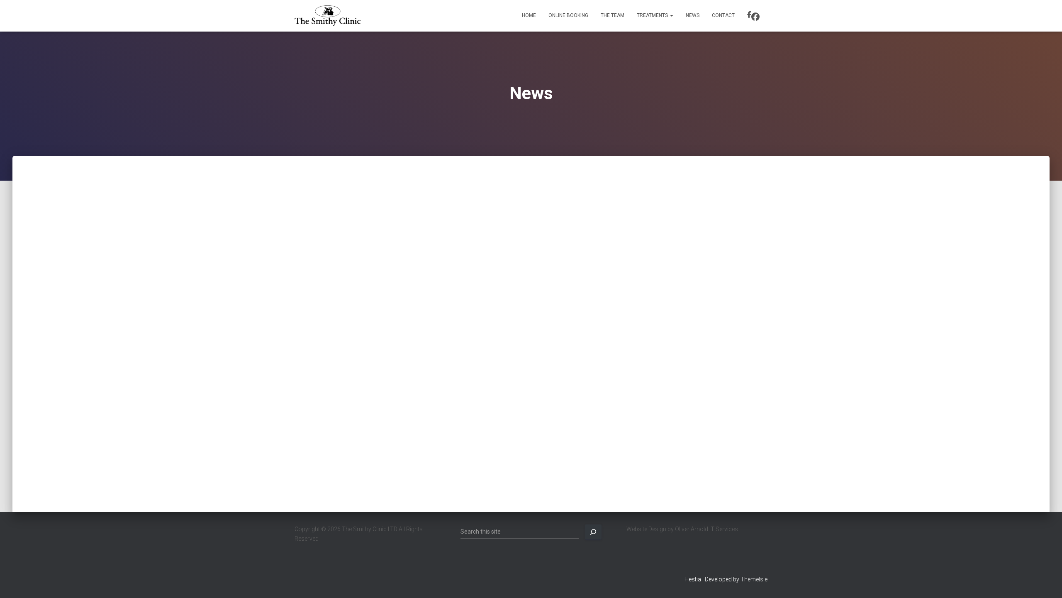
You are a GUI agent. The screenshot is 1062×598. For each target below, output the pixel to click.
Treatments (653, 15)
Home (529, 15)
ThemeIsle (753, 579)
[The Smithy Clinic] (327, 15)
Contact (723, 15)
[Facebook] (754, 15)
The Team (612, 15)
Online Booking (568, 15)
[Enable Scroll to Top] (1045, 581)
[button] (671, 15)
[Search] (593, 531)
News (692, 15)
